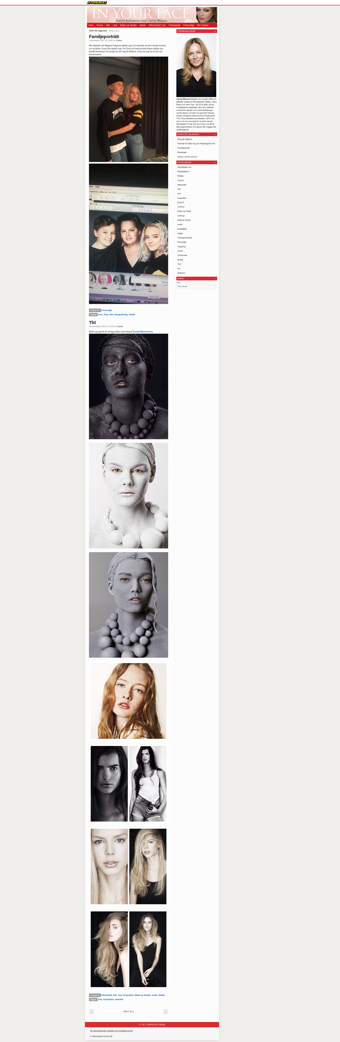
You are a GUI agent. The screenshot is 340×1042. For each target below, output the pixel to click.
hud (120, 995)
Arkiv (178, 282)
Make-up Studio (128, 25)
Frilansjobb (174, 25)
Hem (91, 25)
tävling (180, 260)
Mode (143, 25)
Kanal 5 (180, 202)
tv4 (178, 268)
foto (111, 314)
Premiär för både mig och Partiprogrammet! (196, 143)
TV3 (179, 264)
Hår (108, 25)
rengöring (181, 246)
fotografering (121, 314)
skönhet (119, 999)
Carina (119, 40)
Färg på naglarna (184, 139)
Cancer (180, 180)
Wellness (181, 273)
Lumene (180, 207)
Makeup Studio (183, 220)
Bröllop (180, 176)
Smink (99, 25)
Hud (115, 25)
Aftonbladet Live (157, 25)
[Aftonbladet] (97, 2)
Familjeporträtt (104, 36)
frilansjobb (106, 995)
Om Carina (202, 25)
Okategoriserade (184, 238)
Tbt (92, 322)
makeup (180, 215)
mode (154, 995)
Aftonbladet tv (183, 171)
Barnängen (182, 152)
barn (100, 314)
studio (132, 314)
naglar (180, 233)
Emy (106, 314)
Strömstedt (182, 255)
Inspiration (128, 995)
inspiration (108, 999)
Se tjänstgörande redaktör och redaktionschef (111, 1031)
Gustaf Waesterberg (143, 331)
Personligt (188, 25)
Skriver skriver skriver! (187, 157)
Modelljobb (182, 229)
